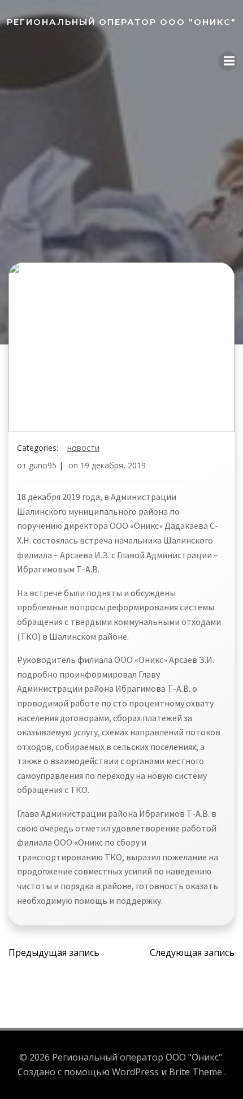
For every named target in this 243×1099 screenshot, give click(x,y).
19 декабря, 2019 (113, 465)
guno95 (43, 465)
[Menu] (227, 61)
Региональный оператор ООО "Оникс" (121, 21)
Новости (83, 447)
